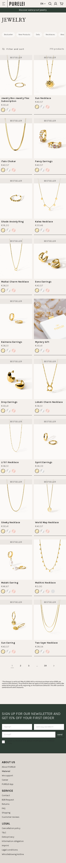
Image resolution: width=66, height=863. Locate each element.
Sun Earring (8, 642)
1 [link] (12, 665)
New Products (24, 34)
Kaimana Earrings (11, 342)
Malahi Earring (9, 582)
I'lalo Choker (8, 161)
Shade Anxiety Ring (12, 221)
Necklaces (50, 34)
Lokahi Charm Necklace (49, 402)
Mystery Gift (42, 342)
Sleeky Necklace (10, 522)
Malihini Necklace (45, 582)
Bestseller (8, 34)
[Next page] (53, 665)
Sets (38, 34)
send (59, 734)
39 (45, 665)
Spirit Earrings (43, 462)
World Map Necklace (47, 522)
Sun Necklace (43, 98)
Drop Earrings (9, 402)
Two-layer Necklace (46, 642)
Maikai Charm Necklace (15, 281)
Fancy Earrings (43, 161)
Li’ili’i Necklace (10, 462)
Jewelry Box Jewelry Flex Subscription (15, 100)
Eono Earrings (43, 281)
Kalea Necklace (44, 221)
